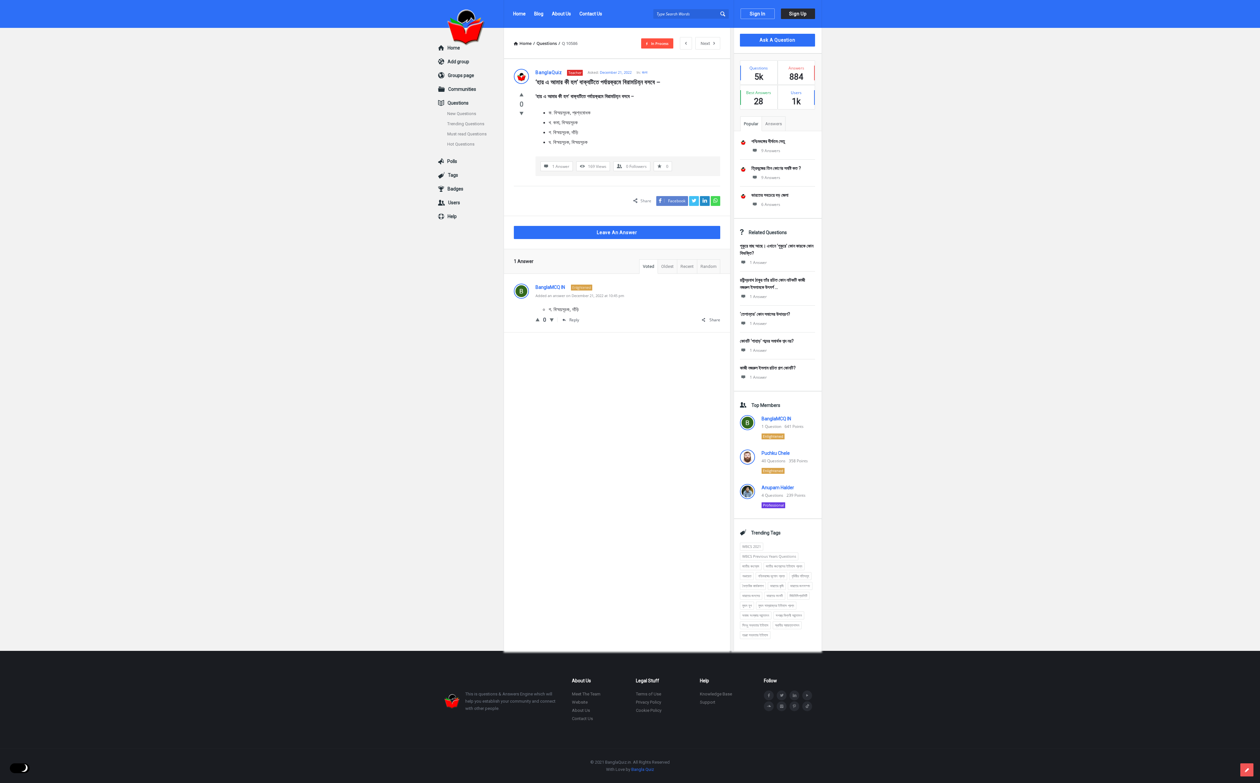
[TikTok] (807, 706)
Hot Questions (460, 144)
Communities (462, 89)
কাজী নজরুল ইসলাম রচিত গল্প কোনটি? (768, 368)
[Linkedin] (794, 695)
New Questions (461, 113)
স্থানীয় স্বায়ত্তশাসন (787, 625)
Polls (452, 161)
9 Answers (770, 150)
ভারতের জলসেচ (751, 595)
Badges (455, 188)
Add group (458, 61)
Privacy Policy (648, 702)
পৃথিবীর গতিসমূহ (800, 575)
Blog (538, 13)
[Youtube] (807, 695)
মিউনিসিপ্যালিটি (798, 595)
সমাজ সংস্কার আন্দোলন (755, 615)
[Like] (521, 94)
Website (580, 702)
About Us (561, 13)
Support (707, 702)
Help (452, 216)
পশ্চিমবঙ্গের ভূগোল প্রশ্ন (771, 575)
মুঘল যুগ (747, 605)
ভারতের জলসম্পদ (800, 585)
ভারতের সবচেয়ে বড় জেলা (769, 195)
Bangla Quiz (642, 769)
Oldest (667, 266)
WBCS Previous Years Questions (769, 556)
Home (519, 13)
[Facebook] (769, 695)
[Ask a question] (1246, 769)
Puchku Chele (776, 453)
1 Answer (758, 262)
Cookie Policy (649, 710)
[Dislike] (521, 113)
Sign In (758, 13)
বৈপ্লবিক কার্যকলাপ (753, 585)
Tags (453, 175)
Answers (773, 123)
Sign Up (798, 13)
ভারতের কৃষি (777, 585)
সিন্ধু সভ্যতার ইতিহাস (755, 625)
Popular (751, 123)
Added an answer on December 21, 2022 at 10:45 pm (580, 295)
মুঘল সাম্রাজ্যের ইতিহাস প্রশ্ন (776, 605)
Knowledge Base (716, 694)
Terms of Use (648, 694)
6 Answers (770, 204)
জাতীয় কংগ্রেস (750, 566)
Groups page (461, 75)
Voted (648, 266)
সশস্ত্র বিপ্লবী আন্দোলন (789, 615)
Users (454, 202)
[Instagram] (782, 706)
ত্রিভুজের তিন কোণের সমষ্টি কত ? (776, 168)
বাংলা (644, 72)
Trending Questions (465, 123)
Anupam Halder (778, 487)
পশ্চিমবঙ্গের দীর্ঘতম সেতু (768, 141)
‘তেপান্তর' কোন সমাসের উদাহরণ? (765, 314)
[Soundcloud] (769, 706)
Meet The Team (586, 694)
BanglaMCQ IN (776, 418)
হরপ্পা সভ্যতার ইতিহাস (755, 634)
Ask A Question (777, 40)
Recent (687, 266)
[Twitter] (782, 695)
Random (709, 266)
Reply (574, 320)
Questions (458, 103)
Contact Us (590, 13)
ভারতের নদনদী (774, 595)
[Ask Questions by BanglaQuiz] (471, 14)
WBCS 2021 (751, 546)
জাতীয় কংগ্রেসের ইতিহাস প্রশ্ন (784, 566)
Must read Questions (467, 133)
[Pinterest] (794, 706)
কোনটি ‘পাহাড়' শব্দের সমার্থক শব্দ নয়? (767, 341)
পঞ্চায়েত (746, 575)
